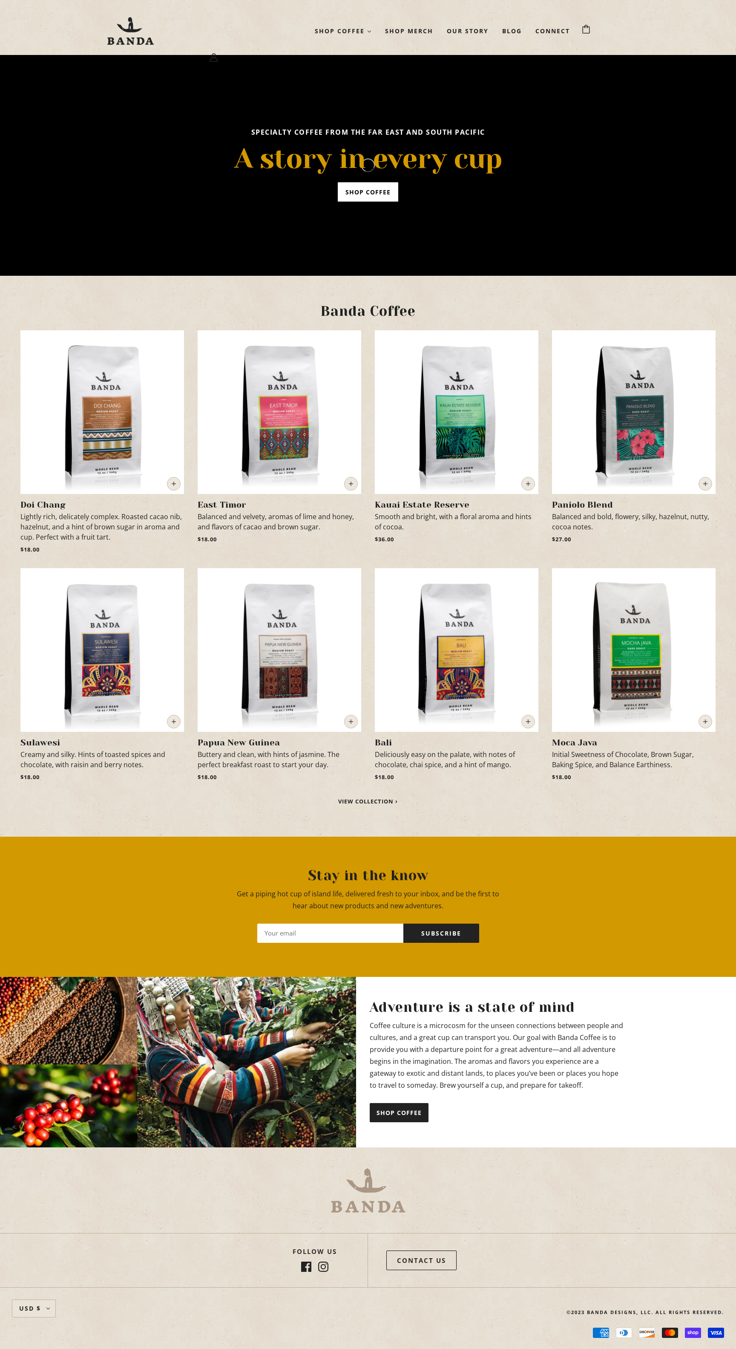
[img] (306, 1267)
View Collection (366, 801)
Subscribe (441, 933)
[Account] (213, 56)
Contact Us (421, 1260)
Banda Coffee (368, 311)
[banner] (130, 30)
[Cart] (587, 29)
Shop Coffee (399, 1113)
